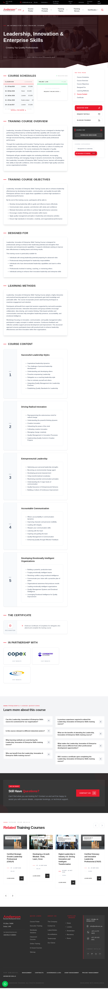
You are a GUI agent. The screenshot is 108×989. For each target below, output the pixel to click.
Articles (81, 2)
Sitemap (32, 952)
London (69, 927)
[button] (95, 825)
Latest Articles (52, 930)
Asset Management (72, 972)
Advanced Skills (9, 976)
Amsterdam (71, 931)
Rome (69, 938)
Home (36, 2)
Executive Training (36, 926)
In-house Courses (36, 948)
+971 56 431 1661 (9, 2)
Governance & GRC (54, 972)
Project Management (90, 972)
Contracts (39, 972)
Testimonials (52, 938)
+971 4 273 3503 (95, 932)
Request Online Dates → (52, 91)
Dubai (69, 923)
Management (27, 972)
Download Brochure (89, 135)
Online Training (35, 943)
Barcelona (70, 934)
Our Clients (51, 943)
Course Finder (30, 10)
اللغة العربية (99, 2)
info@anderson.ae (27, 2)
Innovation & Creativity (17, 57)
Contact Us (89, 2)
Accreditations (52, 934)
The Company (52, 921)
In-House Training (56, 2)
